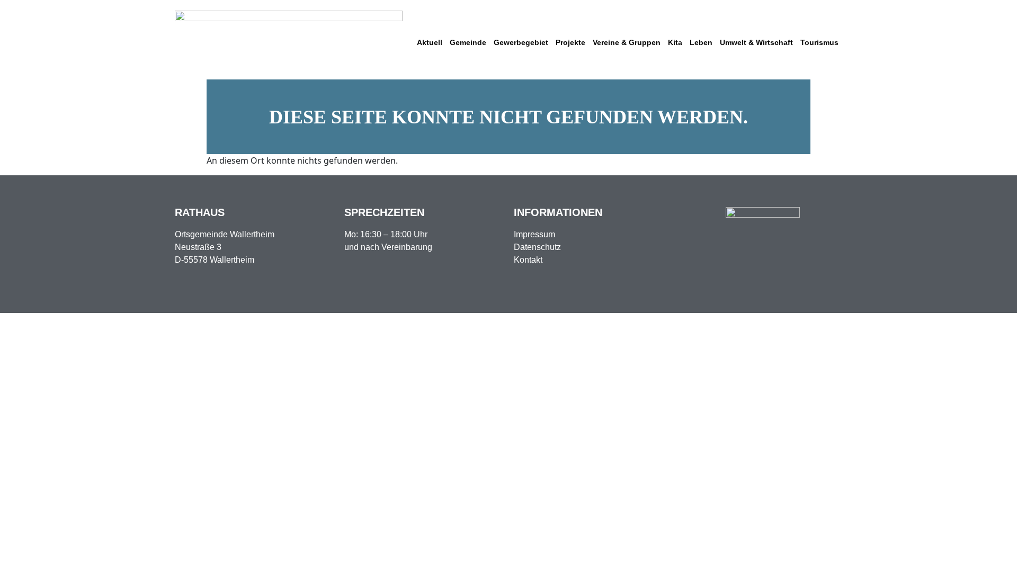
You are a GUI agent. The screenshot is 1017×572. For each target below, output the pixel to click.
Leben (701, 42)
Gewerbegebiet (521, 42)
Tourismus (819, 42)
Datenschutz (537, 247)
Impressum (534, 234)
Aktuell (429, 42)
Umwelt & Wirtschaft (756, 42)
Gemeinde (468, 42)
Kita (675, 42)
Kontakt (528, 259)
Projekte (570, 42)
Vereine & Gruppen (627, 42)
